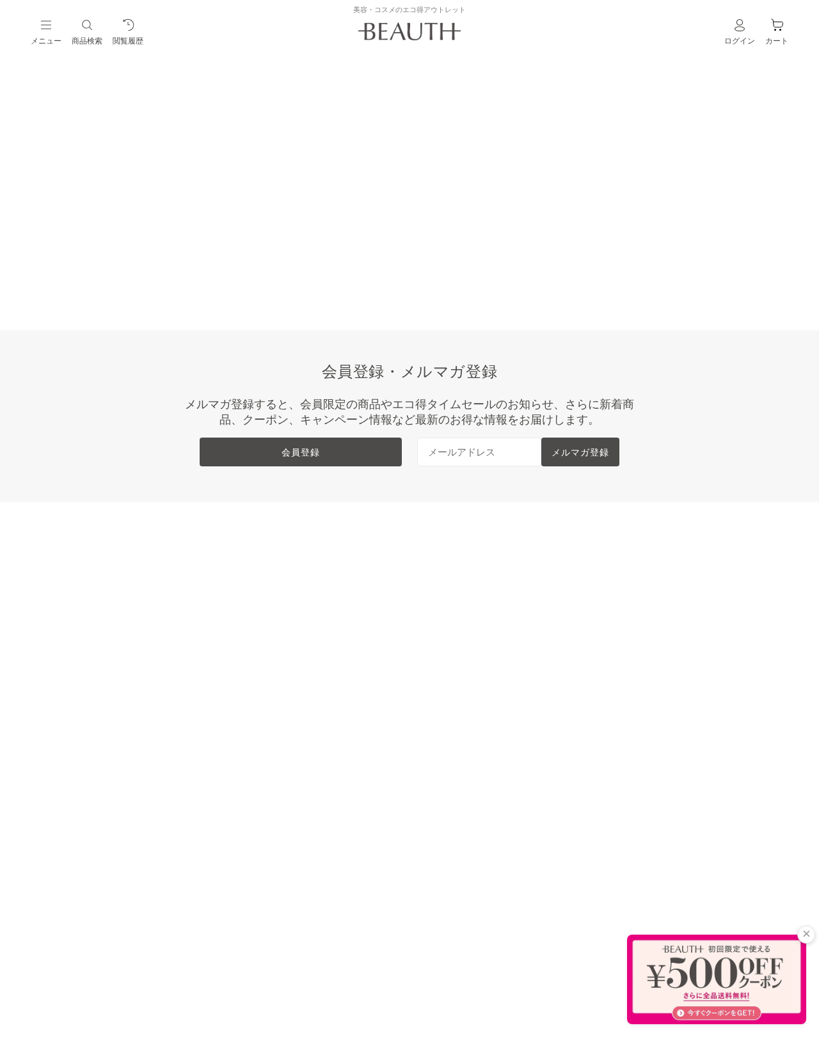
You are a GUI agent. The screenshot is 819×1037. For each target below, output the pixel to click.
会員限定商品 (105, 719)
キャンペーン (105, 781)
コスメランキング (288, 596)
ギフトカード (105, 760)
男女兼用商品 (105, 699)
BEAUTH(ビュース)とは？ (480, 576)
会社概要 (612, 576)
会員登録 (301, 452)
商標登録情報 (623, 637)
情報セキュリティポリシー (653, 658)
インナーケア (105, 658)
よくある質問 (450, 658)
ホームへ (323, 254)
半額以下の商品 (110, 596)
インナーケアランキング (303, 637)
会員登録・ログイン (466, 596)
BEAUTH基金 (451, 617)
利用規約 (612, 596)
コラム (89, 801)
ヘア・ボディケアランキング (313, 617)
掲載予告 (94, 740)
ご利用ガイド (450, 637)
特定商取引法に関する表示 (653, 617)
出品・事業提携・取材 (471, 678)
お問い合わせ (450, 699)
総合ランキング (283, 576)
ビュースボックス (115, 678)
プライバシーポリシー (643, 678)
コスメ (89, 617)
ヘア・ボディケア (115, 637)
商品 (415, 254)
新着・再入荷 (105, 576)
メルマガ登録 (580, 452)
